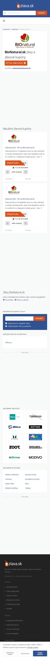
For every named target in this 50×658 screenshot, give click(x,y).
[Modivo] (35, 457)
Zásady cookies (32, 647)
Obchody (15, 29)
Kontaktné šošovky (32, 479)
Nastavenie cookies (13, 600)
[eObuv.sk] (14, 457)
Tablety (28, 488)
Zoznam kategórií (12, 633)
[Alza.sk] (14, 427)
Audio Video (9, 483)
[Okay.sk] (35, 437)
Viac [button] (38, 157)
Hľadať (41, 13)
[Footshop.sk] (35, 417)
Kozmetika (9, 300)
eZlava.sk (6, 29)
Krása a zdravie (22, 300)
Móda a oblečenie (12, 475)
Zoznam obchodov (13, 629)
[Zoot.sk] (14, 447)
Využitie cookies (12, 596)
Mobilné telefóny (11, 488)
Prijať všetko (40, 653)
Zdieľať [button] (9, 179)
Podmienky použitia (13, 604)
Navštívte (17, 68)
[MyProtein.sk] (14, 437)
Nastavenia (25, 653)
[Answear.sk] (35, 447)
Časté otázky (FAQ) (13, 591)
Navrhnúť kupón (12, 587)
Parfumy (8, 479)
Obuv (27, 483)
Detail (29, 179)
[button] (14, 138)
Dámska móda (30, 475)
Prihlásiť (39, 318)
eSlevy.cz (8, 342)
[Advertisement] (25, 98)
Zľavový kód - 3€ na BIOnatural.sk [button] (20, 147)
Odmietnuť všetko (10, 653)
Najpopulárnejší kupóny (15, 620)
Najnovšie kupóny (13, 625)
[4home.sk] (14, 417)
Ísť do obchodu (15, 63)
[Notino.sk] (35, 427)
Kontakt (9, 609)
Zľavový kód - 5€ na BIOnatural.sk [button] (20, 199)
